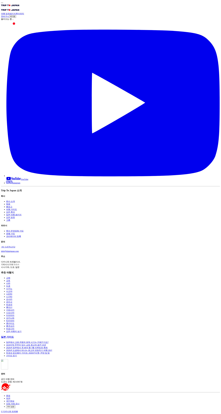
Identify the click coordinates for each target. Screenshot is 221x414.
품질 (8, 396)
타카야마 (10, 321)
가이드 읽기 (11, 356)
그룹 (8, 220)
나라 (8, 283)
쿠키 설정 (10, 407)
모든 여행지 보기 (13, 331)
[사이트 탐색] (2, 2)
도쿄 (8, 286)
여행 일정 (5, 14)
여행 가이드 (11, 209)
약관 (8, 398)
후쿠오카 (10, 326)
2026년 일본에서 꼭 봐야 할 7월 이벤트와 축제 (27, 348)
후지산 (9, 307)
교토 (8, 280)
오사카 (9, 299)
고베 (8, 278)
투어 (18, 14)
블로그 (9, 207)
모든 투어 (10, 212)
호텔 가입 (10, 234)
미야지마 (10, 315)
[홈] (10, 7)
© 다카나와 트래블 (9, 411)
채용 (8, 204)
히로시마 (10, 329)
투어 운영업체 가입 (15, 231)
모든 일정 (10, 217)
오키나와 (10, 318)
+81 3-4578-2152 (8, 247)
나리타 (9, 294)
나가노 (9, 289)
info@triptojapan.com (10, 251)
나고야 (9, 291)
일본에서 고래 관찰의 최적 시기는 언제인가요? (27, 342)
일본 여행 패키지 (13, 215)
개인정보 (10, 401)
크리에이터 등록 (13, 236)
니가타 (9, 297)
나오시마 (10, 313)
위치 (22, 14)
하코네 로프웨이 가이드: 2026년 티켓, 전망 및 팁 (28, 353)
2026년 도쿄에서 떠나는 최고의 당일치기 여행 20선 (29, 350)
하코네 (9, 305)
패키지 (13, 14)
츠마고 (9, 302)
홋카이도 (10, 323)
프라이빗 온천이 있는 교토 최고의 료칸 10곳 (26, 345)
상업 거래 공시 (12, 404)
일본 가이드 (7, 337)
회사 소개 (10, 201)
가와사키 (10, 310)
